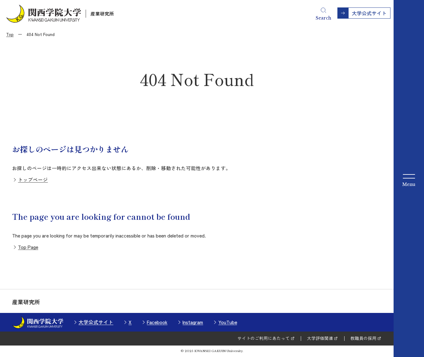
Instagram (193, 322)
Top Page (28, 246)
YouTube (228, 322)
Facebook (157, 322)
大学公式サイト (96, 322)
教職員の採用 (363, 338)
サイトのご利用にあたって (263, 338)
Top (10, 34)
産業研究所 (102, 13)
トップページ (33, 179)
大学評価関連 (320, 338)
